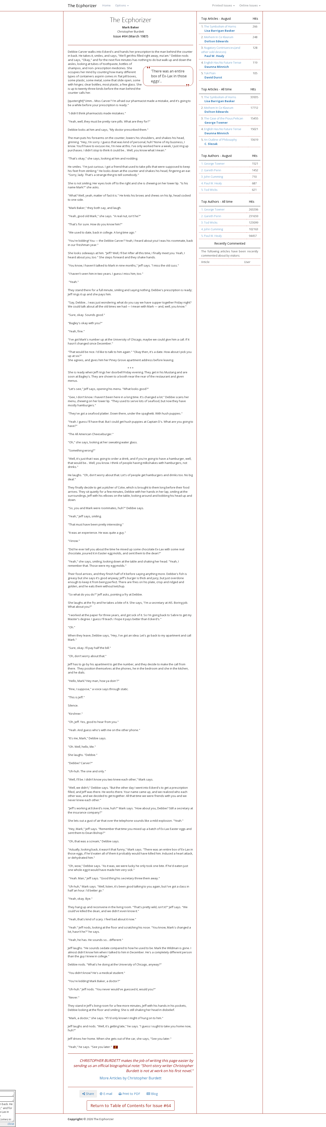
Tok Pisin (210, 73)
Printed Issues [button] (222, 5)
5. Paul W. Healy (211, 236)
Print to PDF (131, 1094)
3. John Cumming (212, 177)
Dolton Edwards (216, 41)
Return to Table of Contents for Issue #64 (130, 1105)
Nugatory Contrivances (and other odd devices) (220, 50)
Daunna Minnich (216, 67)
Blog (154, 1094)
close (11, 1124)
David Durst (213, 77)
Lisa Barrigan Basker (219, 31)
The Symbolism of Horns (220, 26)
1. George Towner (213, 163)
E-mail (107, 1094)
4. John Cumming (212, 229)
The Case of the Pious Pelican (223, 118)
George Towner (216, 123)
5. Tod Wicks (209, 190)
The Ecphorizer (82, 5)
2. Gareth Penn (211, 170)
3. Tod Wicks (209, 222)
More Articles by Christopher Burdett (130, 1078)
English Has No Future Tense (222, 62)
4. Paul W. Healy (211, 183)
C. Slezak (211, 144)
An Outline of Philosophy (220, 140)
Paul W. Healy (214, 56)
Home (106, 5)
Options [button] (121, 5)
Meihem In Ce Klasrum (218, 37)
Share (89, 1094)
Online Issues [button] (248, 5)
